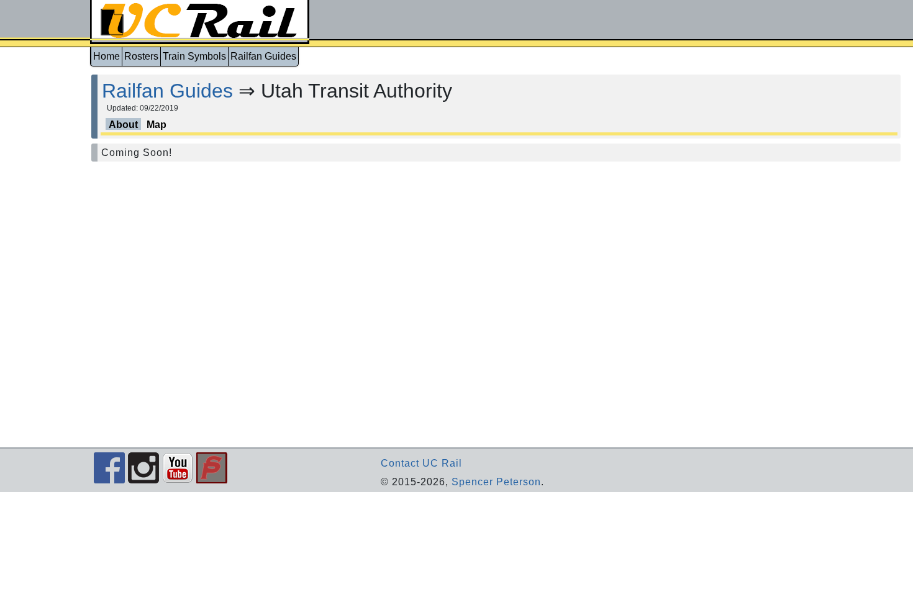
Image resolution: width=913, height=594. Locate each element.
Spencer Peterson (496, 482)
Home (106, 56)
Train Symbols (194, 56)
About (123, 124)
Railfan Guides (263, 56)
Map (156, 124)
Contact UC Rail (421, 463)
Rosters (141, 56)
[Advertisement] (44, 256)
